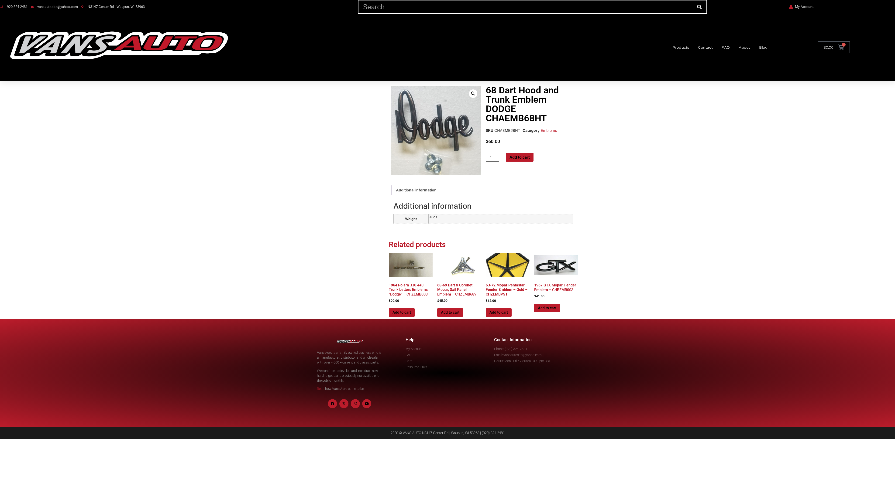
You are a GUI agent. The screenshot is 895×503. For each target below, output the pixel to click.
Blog (763, 47)
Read (320, 389)
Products (680, 47)
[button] (473, 93)
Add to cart (519, 157)
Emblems (549, 130)
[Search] (699, 6)
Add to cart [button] (401, 312)
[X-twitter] (343, 403)
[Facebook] (332, 403)
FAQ (726, 47)
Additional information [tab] (416, 190)
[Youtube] (366, 403)
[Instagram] (355, 403)
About (744, 47)
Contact (705, 47)
